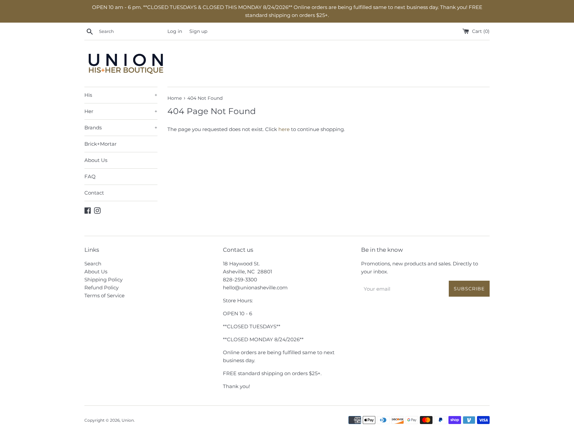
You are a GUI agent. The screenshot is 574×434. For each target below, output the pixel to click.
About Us (95, 160)
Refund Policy (101, 287)
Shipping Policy (103, 279)
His (120, 95)
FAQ (90, 176)
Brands (120, 127)
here (284, 129)
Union (128, 420)
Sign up (198, 31)
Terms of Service (104, 295)
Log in (174, 31)
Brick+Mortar (100, 144)
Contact (94, 193)
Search (92, 263)
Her (120, 111)
